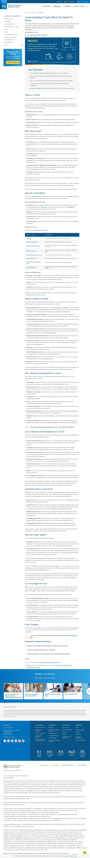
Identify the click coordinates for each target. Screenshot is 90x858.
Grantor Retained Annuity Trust (34, 255)
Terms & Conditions (81, 765)
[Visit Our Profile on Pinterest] (19, 741)
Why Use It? (8, 21)
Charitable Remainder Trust (33, 246)
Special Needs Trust (31, 267)
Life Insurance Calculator (38, 736)
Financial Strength (80, 729)
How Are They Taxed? (10, 37)
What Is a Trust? (9, 19)
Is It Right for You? (9, 39)
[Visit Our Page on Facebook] (5, 741)
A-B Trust (28, 238)
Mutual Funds (65, 727)
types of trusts (40, 230)
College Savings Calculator (66, 737)
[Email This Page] (33, 35)
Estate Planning (40, 12)
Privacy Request (44, 765)
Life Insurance (39, 725)
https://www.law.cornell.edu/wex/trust (51, 662)
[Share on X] (39, 35)
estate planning (35, 196)
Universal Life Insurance (38, 730)
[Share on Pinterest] (46, 35)
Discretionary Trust (31, 250)
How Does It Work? (10, 24)
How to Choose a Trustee (11, 26)
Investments (66, 725)
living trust (44, 207)
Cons (6, 32)
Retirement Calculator (49, 678)
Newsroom (78, 734)
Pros (6, 29)
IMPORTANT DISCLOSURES (10, 707)
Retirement (32, 12)
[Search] (87, 6)
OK (74, 856)
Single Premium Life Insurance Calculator (40, 740)
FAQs (6, 45)
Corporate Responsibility (79, 737)
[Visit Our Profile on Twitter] (8, 741)
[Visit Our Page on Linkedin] (15, 741)
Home (26, 12)
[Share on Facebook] (41, 35)
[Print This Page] (36, 35)
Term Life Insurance (39, 733)
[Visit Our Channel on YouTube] (23, 741)
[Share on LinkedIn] (44, 35)
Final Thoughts (8, 42)
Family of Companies (80, 740)
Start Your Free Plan (13, 62)
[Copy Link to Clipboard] (31, 35)
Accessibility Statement (67, 765)
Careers (78, 732)
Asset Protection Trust (32, 242)
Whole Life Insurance (40, 727)
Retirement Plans (53, 733)
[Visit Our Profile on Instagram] (12, 741)
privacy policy (67, 856)
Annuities (51, 727)
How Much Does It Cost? (11, 34)
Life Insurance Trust (31, 258)
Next (88, 691)
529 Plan (64, 732)
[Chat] (84, 852)
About (77, 727)
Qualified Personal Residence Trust (33, 262)
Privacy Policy (54, 765)
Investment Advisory (67, 729)
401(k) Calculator (53, 738)
